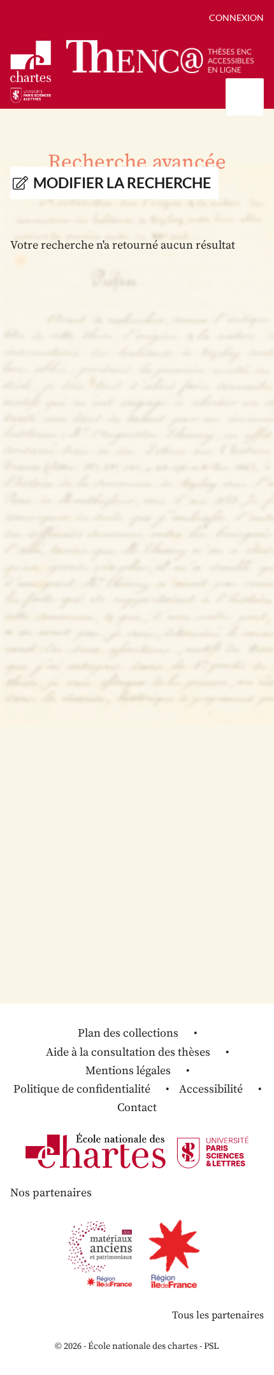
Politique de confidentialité (81, 1089)
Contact (137, 1107)
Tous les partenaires (218, 1315)
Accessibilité (211, 1089)
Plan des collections (128, 1033)
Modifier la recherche (122, 182)
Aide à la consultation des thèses (128, 1052)
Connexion (236, 17)
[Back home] (160, 56)
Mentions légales (128, 1070)
